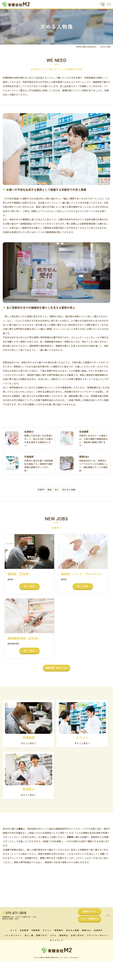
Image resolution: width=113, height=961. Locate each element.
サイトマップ (56, 940)
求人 (57, 489)
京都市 (41, 489)
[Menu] (109, 4)
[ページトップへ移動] (108, 915)
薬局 (49, 489)
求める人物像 (68, 489)
